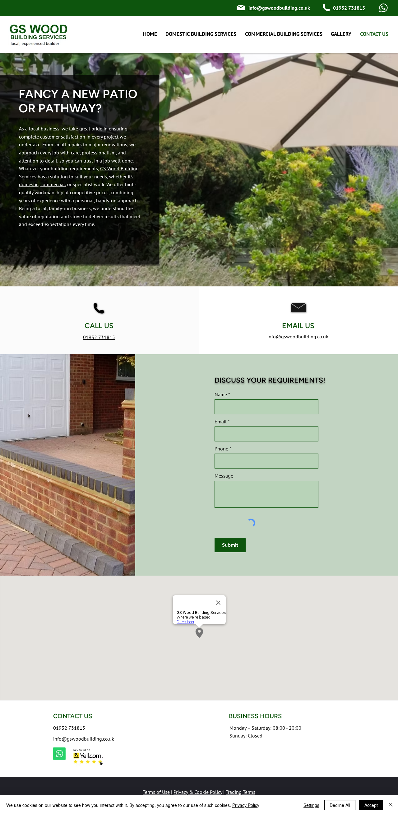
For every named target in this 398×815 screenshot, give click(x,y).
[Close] (390, 805)
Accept (371, 805)
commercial (52, 184)
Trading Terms (240, 792)
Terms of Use (156, 792)
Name (221, 394)
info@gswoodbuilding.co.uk (83, 739)
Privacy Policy (245, 805)
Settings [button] (311, 805)
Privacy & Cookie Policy (198, 792)
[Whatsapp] (383, 7)
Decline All (340, 805)
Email (221, 421)
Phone (221, 448)
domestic (28, 184)
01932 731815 (99, 337)
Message (224, 475)
